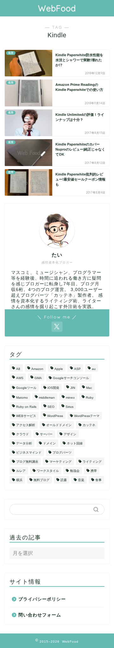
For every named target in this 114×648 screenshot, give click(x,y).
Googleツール (26, 387)
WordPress (55, 416)
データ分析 (24, 443)
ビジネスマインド (28, 452)
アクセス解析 (25, 425)
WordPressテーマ (86, 416)
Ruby (89, 397)
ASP (77, 369)
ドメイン (49, 443)
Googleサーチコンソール (71, 378)
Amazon (37, 369)
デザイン (70, 434)
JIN (72, 387)
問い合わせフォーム (39, 615)
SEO (51, 406)
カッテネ (89, 425)
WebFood (57, 8)
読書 (63, 480)
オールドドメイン (59, 425)
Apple (58, 369)
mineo (70, 397)
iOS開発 (53, 387)
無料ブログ (41, 480)
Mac (89, 387)
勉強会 (74, 471)
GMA (38, 378)
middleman (47, 397)
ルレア (21, 471)
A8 (18, 369)
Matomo (22, 397)
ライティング (92, 461)
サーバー (46, 434)
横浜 (19, 480)
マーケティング (60, 461)
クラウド (22, 434)
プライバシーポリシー (42, 599)
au (94, 369)
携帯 (94, 471)
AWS (19, 378)
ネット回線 (75, 443)
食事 (98, 480)
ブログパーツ (62, 452)
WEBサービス (26, 416)
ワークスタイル (48, 471)
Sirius (69, 406)
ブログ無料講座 (27, 461)
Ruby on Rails (26, 406)
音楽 (81, 480)
